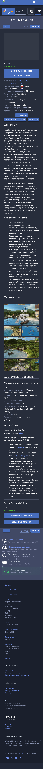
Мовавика (8, 615)
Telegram (8, 726)
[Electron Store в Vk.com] (7, 758)
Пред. (26, 26)
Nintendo (8, 651)
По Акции (8, 11)
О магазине (9, 688)
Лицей (7, 639)
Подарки (8, 658)
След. (34, 26)
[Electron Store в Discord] (16, 758)
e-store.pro (22, 753)
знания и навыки (11, 625)
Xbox (6, 653)
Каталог (8, 585)
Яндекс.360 (9, 632)
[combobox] (18, 11)
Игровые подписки (12, 594)
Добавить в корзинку (21, 75)
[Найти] (23, 11)
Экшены (18, 80)
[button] (21, 46)
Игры (23, 83)
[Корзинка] (38, 11)
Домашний (9, 606)
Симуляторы (29, 80)
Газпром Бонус (10, 604)
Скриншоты (21, 115)
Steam (17, 83)
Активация (33, 120)
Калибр (7, 611)
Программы (9, 637)
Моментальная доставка (19, 547)
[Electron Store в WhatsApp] (11, 758)
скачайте (20, 447)
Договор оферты (11, 693)
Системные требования (15, 120)
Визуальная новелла (13, 602)
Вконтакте (9, 724)
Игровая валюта (11, 589)
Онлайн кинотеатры (12, 646)
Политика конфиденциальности (17, 675)
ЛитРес (7, 613)
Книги (7, 622)
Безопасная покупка (17, 539)
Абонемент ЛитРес (12, 649)
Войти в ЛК (9, 671)
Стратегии (9, 83)
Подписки (8, 644)
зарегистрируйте (20, 455)
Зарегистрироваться (13, 673)
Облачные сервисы (12, 630)
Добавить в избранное (21, 71)
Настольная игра (11, 617)
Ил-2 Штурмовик (11, 608)
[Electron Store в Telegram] (20, 758)
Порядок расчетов (12, 691)
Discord (7, 729)
